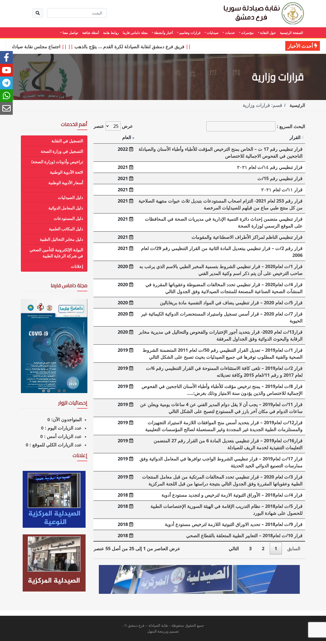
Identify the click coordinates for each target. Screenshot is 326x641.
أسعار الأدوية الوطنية (65, 182)
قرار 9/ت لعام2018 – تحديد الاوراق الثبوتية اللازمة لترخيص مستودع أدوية (234, 524)
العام (126, 137)
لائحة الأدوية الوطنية (66, 172)
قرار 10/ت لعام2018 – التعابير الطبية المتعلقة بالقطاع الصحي (244, 535)
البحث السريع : (290, 126)
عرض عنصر (113, 126)
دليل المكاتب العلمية (66, 229)
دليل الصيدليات (70, 197)
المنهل (152, 631)
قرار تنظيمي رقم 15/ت (280, 178)
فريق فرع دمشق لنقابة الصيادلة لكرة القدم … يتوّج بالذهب (140, 46)
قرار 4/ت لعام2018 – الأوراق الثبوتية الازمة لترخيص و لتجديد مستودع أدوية (232, 495)
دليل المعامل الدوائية (65, 208)
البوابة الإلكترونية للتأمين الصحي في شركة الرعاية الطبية (56, 253)
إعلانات (77, 266)
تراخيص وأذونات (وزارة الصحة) (57, 162)
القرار (295, 137)
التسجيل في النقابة (67, 141)
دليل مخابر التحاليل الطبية (61, 239)
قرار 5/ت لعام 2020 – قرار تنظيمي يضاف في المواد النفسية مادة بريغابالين (231, 302)
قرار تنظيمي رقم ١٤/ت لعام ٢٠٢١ (270, 167)
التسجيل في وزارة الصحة (62, 151)
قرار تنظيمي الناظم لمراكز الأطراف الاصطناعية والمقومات (247, 237)
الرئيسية (297, 105)
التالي (234, 548)
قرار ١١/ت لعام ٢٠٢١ (282, 189)
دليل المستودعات (68, 218)
